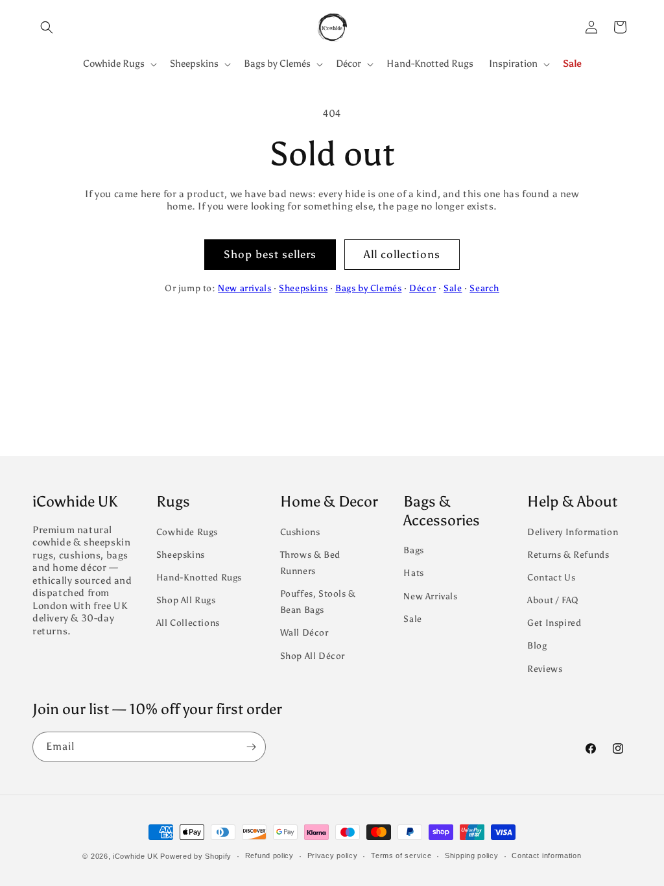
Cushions (300, 532)
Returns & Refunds (568, 554)
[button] (46, 27)
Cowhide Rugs (187, 532)
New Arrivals (430, 596)
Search (484, 288)
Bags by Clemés (368, 288)
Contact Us (551, 577)
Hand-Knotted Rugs (199, 577)
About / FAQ (553, 600)
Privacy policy (332, 855)
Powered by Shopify (195, 856)
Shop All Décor (312, 656)
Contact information (546, 855)
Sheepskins (303, 288)
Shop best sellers (270, 254)
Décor (422, 288)
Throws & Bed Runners (310, 563)
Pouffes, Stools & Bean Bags (318, 602)
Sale (453, 288)
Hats (413, 573)
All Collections (188, 623)
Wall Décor (304, 632)
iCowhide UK (135, 856)
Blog (537, 645)
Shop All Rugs (186, 600)
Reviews (544, 669)
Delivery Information (572, 532)
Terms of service (401, 855)
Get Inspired (554, 623)
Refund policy (269, 855)
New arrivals (244, 288)
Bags (413, 550)
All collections (402, 254)
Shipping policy (472, 855)
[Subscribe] (251, 747)
